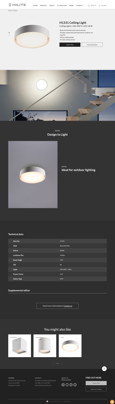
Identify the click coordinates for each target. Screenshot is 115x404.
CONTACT (79, 5)
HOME (35, 5)
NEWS (71, 5)
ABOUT (52, 5)
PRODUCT (43, 5)
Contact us (68, 306)
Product (15, 10)
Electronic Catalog (96, 389)
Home (10, 10)
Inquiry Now (70, 44)
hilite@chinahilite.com (45, 385)
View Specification (92, 44)
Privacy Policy (67, 401)
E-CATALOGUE (62, 5)
